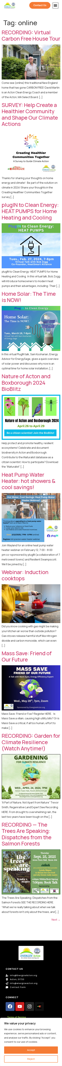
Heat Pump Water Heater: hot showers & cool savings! (28, 481)
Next (56, 919)
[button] (55, 5)
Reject (31, 1058)
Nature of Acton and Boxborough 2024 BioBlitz (26, 383)
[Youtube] (19, 1006)
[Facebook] (10, 1006)
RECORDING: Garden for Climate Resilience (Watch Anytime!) (31, 742)
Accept (31, 1050)
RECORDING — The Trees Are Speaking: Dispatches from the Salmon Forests (26, 834)
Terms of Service (16, 1017)
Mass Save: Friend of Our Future (27, 656)
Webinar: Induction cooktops (25, 575)
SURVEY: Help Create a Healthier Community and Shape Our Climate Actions (30, 114)
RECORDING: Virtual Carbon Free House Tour (31, 35)
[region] (31, 1042)
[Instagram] (29, 1006)
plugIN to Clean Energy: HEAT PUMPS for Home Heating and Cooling (30, 211)
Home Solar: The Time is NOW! (29, 297)
